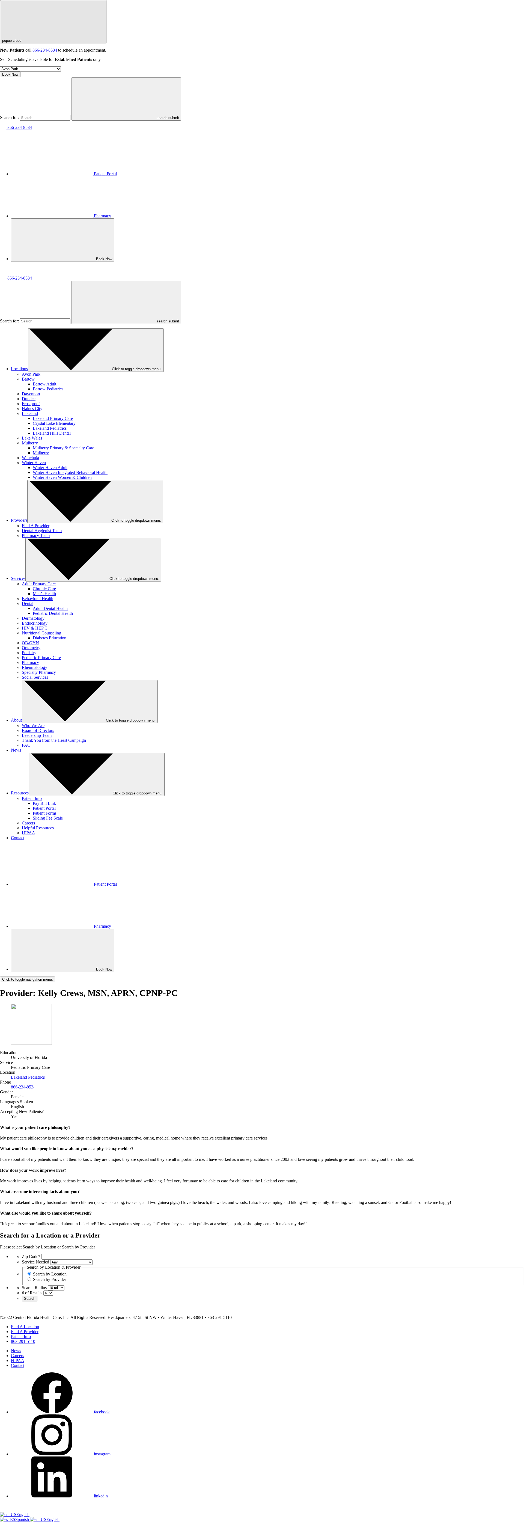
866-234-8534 (44, 50)
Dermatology (33, 618)
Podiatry (29, 652)
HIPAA (28, 832)
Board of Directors (38, 730)
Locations (19, 368)
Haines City (32, 408)
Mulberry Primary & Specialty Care (63, 448)
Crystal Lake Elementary (54, 423)
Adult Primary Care (39, 583)
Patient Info (32, 798)
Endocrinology (34, 623)
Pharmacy (102, 215)
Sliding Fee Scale (48, 818)
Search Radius (34, 1287)
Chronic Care (44, 588)
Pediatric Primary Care (41, 657)
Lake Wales (32, 438)
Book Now (10, 74)
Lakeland (30, 413)
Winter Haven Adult (50, 467)
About (16, 720)
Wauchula (30, 457)
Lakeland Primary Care (53, 418)
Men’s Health (44, 593)
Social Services (35, 677)
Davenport (31, 393)
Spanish (22, 1519)
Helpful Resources (38, 828)
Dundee (28, 398)
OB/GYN (30, 642)
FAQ (26, 745)
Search (29, 1298)
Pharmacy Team (36, 535)
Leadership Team (37, 735)
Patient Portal (105, 173)
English (22, 1514)
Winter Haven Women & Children (62, 477)
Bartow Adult (44, 384)
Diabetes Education (49, 638)
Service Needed (35, 1262)
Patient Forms (44, 813)
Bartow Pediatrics (48, 389)
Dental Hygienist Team (42, 530)
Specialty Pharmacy (39, 672)
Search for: (9, 117)
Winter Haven (34, 462)
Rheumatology (34, 667)
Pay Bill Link (44, 803)
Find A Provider (35, 525)
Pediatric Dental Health (53, 613)
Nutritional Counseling (41, 633)
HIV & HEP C (34, 628)
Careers (28, 823)
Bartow (28, 379)
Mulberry (30, 443)
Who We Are (33, 725)
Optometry (31, 647)
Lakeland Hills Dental (52, 433)
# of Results (32, 1292)
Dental (27, 603)
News (16, 750)
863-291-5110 (23, 1341)
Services (18, 578)
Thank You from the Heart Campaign (54, 740)
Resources (20, 793)
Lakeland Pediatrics (50, 428)
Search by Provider (49, 1279)
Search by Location (50, 1274)
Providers (19, 520)
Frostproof (31, 403)
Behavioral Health (37, 598)
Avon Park (31, 374)
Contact (17, 837)
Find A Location (25, 1326)
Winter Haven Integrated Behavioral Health (70, 472)
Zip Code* (31, 1256)
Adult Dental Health (50, 608)
